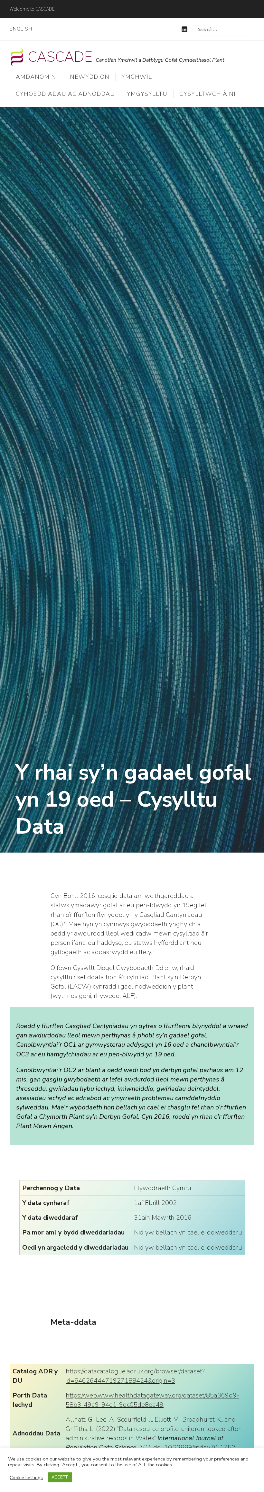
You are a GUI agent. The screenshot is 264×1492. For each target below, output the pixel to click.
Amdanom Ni (37, 77)
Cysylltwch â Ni (207, 94)
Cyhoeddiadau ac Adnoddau (65, 94)
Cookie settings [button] (26, 1477)
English (21, 28)
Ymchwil (136, 77)
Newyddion (89, 77)
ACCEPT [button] (60, 1477)
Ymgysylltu (147, 94)
